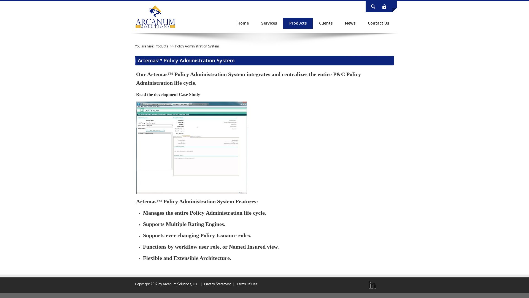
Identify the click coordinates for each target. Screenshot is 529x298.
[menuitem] (269, 23)
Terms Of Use (247, 284)
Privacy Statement (217, 284)
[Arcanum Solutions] (155, 16)
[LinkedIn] (372, 285)
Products (161, 46)
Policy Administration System (197, 46)
